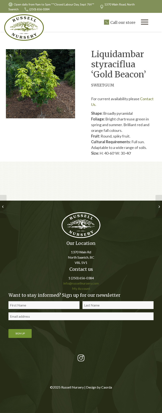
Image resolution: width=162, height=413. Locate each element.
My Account (81, 288)
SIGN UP (20, 333)
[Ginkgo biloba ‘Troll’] (3, 206)
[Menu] (144, 22)
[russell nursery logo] (26, 27)
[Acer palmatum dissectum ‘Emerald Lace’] (158, 206)
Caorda (106, 387)
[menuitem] (144, 22)
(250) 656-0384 (39, 9)
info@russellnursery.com (81, 283)
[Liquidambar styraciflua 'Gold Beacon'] (40, 83)
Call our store (122, 22)
